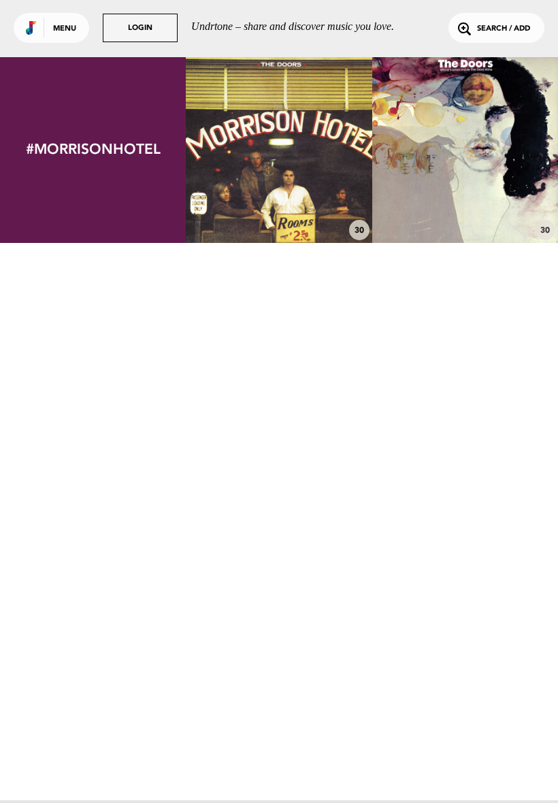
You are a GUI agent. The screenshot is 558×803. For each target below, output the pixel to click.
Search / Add (503, 29)
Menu (64, 29)
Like (240, 150)
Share (317, 150)
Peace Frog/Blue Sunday (465, 205)
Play (279, 150)
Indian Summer (278, 205)
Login (140, 28)
